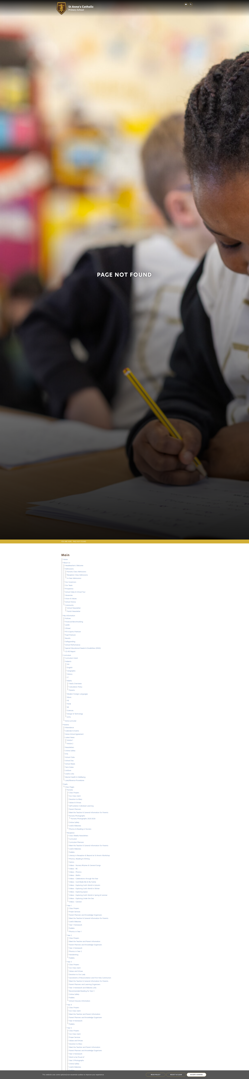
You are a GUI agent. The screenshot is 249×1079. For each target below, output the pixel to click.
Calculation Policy (75, 687)
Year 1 (69, 905)
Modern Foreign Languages (77, 694)
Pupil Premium (70, 635)
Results (67, 638)
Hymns (71, 862)
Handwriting (73, 955)
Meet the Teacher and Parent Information (84, 941)
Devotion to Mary (75, 799)
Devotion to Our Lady (77, 974)
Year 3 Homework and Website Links (82, 988)
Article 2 (70, 743)
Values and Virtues (76, 971)
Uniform (68, 770)
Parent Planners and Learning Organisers (84, 984)
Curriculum (67, 655)
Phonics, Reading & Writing (79, 859)
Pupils (65, 784)
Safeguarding (70, 641)
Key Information (69, 616)
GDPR (67, 625)
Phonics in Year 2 (75, 951)
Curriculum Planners (76, 842)
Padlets (72, 852)
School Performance (72, 645)
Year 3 (69, 962)
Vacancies (69, 595)
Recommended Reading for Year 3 (81, 991)
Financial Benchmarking (74, 622)
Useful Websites (75, 826)
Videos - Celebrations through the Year (83, 879)
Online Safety (70, 751)
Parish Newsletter (73, 611)
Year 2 (69, 935)
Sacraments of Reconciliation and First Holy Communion (90, 978)
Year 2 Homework (75, 948)
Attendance (69, 727)
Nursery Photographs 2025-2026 (83, 819)
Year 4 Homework (75, 1021)
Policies (68, 618)
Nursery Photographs (77, 816)
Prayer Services (74, 912)
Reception (71, 833)
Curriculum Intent (71, 658)
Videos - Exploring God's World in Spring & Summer (88, 895)
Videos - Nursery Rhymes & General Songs (85, 865)
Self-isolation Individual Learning (81, 806)
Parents (72, 690)
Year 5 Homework (75, 1054)
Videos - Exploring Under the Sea (81, 898)
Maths (69, 681)
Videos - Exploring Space (78, 892)
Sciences (70, 710)
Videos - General (75, 902)
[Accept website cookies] (196, 1075)
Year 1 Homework (75, 925)
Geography (71, 671)
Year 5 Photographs (76, 1060)
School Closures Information (79, 1001)
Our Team (68, 585)
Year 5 (69, 1028)
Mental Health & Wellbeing (75, 777)
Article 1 (70, 740)
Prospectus (69, 589)
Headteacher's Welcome (74, 565)
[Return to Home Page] (74, 8)
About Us (66, 563)
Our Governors (70, 582)
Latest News (70, 737)
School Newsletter (74, 608)
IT (68, 677)
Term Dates (69, 767)
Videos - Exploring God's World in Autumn (84, 885)
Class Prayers (74, 793)
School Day (69, 760)
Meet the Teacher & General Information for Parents (88, 812)
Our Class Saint (75, 796)
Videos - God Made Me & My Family (82, 882)
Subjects (68, 661)
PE (68, 700)
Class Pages (69, 787)
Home (65, 559)
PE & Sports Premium (73, 632)
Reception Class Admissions (77, 575)
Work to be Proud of (76, 1057)
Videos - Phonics (75, 872)
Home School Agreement (74, 734)
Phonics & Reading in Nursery (80, 829)
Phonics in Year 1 (75, 931)
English (69, 667)
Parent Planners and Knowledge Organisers (85, 915)
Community (69, 605)
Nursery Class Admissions (76, 572)
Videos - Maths (74, 875)
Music (69, 697)
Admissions (69, 569)
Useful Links (69, 774)
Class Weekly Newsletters (78, 836)
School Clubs (70, 757)
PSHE (69, 704)
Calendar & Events (72, 731)
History (69, 674)
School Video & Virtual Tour (75, 592)
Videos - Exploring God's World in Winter (84, 888)
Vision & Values (71, 598)
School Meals (70, 764)
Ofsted (67, 628)
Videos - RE (73, 869)
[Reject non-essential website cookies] (176, 1075)
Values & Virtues (75, 802)
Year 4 (69, 1005)
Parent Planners (75, 809)
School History (70, 602)
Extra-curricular (70, 721)
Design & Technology (75, 714)
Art (68, 664)
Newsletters (69, 747)
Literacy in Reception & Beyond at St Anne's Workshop (89, 855)
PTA (66, 754)
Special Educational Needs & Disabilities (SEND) (83, 648)
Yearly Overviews (75, 683)
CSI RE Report (70, 651)
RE (68, 707)
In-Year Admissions (74, 578)
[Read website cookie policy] (155, 1075)
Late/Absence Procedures (74, 780)
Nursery (70, 790)
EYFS (69, 717)
